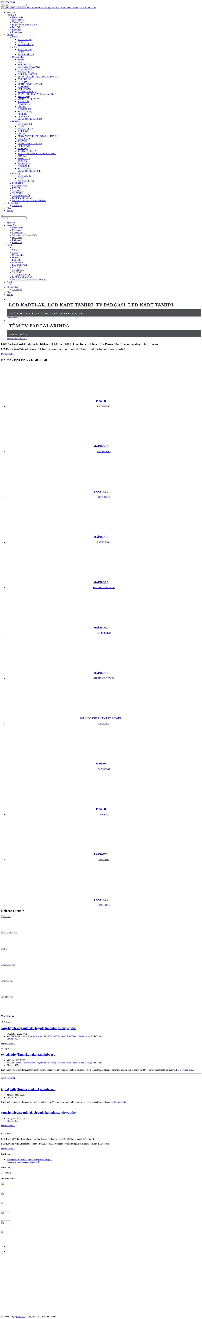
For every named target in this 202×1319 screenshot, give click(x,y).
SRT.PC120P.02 (104, 633)
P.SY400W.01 (104, 769)
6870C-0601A (103, 905)
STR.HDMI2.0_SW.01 (104, 678)
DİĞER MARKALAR (22, 277)
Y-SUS (15, 250)
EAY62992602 (103, 406)
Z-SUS (15, 252)
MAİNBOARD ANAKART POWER (29, 280)
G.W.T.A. (20, 1316)
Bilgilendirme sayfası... (17, 338)
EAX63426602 (103, 542)
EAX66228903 (103, 451)
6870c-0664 (104, 859)
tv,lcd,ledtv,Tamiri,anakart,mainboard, (28, 1054)
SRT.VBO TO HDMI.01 (104, 587)
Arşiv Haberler (8, 1078)
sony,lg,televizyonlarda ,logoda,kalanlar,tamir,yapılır (38, 1028)
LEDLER (16, 267)
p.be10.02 (103, 814)
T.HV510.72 (103, 723)
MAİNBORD (18, 255)
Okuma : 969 (12, 1039)
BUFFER (16, 260)
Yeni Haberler (7, 1016)
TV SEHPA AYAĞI (21, 275)
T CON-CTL (18, 270)
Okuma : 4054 (13, 1065)
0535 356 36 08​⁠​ (8, 2)
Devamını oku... (8, 354)
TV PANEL (17, 272)
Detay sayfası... (13, 318)
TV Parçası (17, 205)
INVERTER (17, 262)
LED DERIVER (19, 265)
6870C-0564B (104, 497)
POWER (16, 257)
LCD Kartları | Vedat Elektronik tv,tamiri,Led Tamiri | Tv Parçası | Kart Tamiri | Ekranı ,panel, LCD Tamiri (55, 1036)
